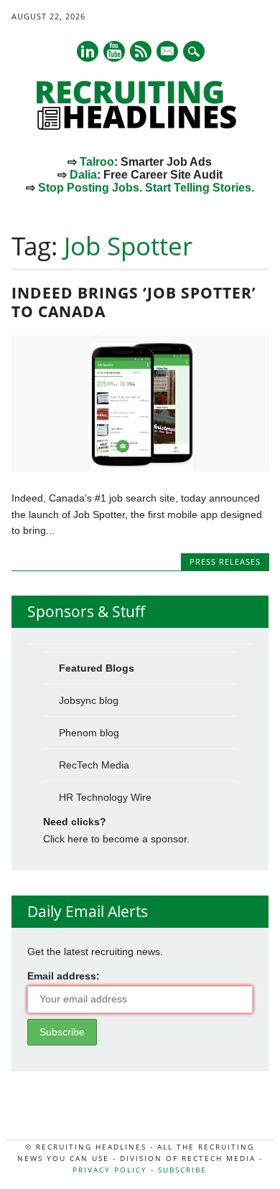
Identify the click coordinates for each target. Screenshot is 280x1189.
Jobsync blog (88, 700)
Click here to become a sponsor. (116, 839)
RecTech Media (94, 765)
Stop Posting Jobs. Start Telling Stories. (146, 188)
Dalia (83, 175)
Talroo (97, 162)
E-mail (168, 52)
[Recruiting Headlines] (140, 126)
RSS (140, 51)
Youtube (114, 51)
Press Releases (225, 561)
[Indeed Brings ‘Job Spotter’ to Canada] (140, 468)
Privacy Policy (110, 1170)
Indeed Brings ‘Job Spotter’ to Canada (133, 302)
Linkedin (87, 51)
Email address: (63, 976)
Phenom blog (89, 732)
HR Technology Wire (105, 797)
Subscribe (182, 1170)
